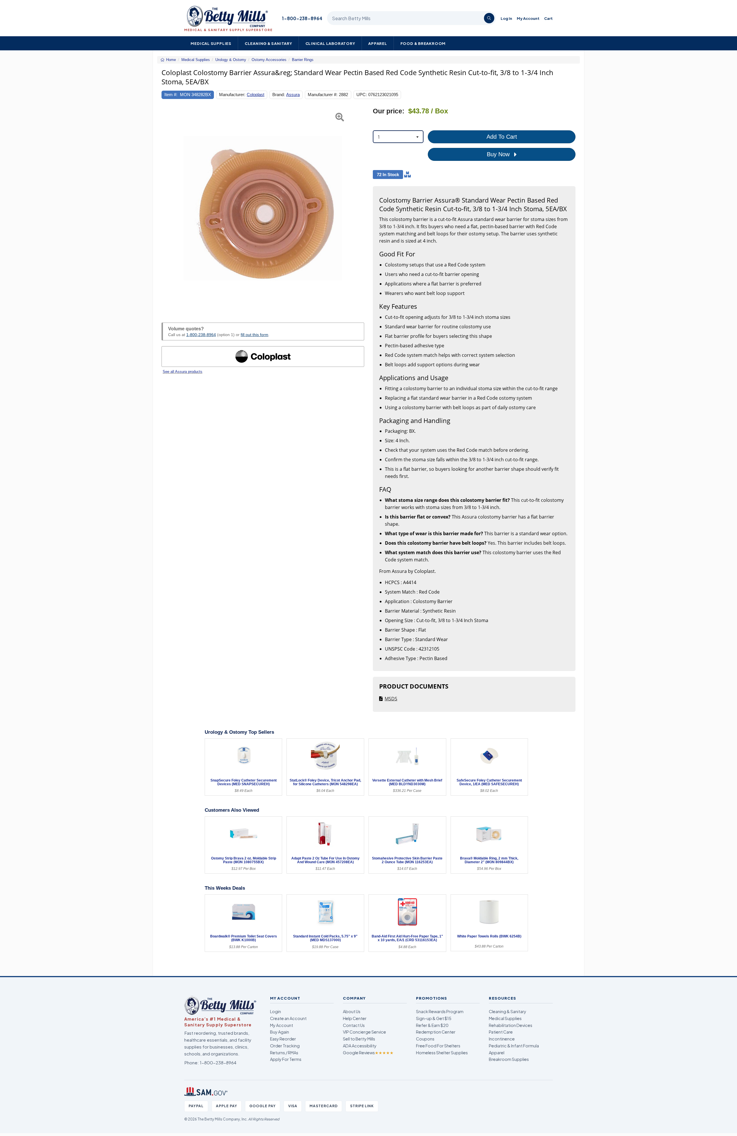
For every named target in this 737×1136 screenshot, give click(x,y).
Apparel (377, 43)
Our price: (388, 111)
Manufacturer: (232, 94)
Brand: (278, 94)
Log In (506, 18)
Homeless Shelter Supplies (442, 1052)
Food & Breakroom (423, 43)
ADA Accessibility (360, 1045)
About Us (351, 1011)
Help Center (354, 1018)
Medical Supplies (211, 43)
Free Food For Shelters (438, 1045)
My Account (528, 18)
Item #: (170, 94)
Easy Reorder (283, 1038)
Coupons (425, 1038)
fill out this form (254, 334)
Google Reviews (368, 1052)
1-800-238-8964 (302, 18)
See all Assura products (182, 371)
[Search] (489, 18)
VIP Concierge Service (364, 1031)
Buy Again (279, 1031)
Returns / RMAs (284, 1052)
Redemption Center (435, 1031)
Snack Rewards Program (440, 1011)
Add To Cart (502, 137)
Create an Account (288, 1018)
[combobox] (398, 136)
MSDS (391, 698)
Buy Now (499, 154)
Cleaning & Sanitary (268, 43)
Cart (548, 18)
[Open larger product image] (263, 208)
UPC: (361, 94)
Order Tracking (285, 1045)
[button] (169, 208)
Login (275, 1011)
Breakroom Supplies (509, 1059)
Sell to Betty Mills (359, 1038)
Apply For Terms (285, 1059)
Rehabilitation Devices (510, 1025)
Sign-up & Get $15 (433, 1018)
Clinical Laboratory (330, 43)
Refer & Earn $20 (432, 1025)
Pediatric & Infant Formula (514, 1045)
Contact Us (354, 1025)
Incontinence (502, 1038)
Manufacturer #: (322, 94)
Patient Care (501, 1031)
